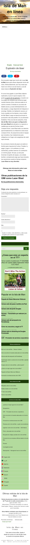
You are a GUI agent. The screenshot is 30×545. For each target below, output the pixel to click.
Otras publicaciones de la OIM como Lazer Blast (14, 177)
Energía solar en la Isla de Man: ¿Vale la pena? (12, 365)
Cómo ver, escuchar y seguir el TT (12, 326)
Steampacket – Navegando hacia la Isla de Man (14, 450)
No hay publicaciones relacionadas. (12, 182)
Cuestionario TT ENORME (20, 261)
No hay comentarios (15, 71)
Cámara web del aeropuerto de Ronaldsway (11, 321)
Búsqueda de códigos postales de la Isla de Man (14, 434)
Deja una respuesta (9, 188)
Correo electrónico (6, 219)
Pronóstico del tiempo (7, 519)
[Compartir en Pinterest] (16, 76)
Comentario (4, 196)
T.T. (14, 312)
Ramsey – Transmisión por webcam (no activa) (13, 314)
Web (2, 225)
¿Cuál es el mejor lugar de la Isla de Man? (11, 368)
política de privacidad (20, 541)
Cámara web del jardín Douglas (11, 309)
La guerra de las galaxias (12, 98)
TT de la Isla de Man (6, 391)
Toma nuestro (6, 261)
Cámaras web (18, 519)
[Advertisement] (15, 46)
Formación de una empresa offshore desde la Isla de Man (15, 439)
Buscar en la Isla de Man (15, 243)
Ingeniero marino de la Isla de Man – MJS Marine (15, 427)
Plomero (5, 443)
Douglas (9, 65)
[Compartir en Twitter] (10, 76)
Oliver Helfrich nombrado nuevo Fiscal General (14, 511)
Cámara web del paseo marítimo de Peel (14, 304)
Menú (5, 27)
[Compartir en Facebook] (4, 76)
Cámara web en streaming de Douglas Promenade (13, 332)
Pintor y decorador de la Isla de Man (11, 431)
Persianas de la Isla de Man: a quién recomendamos (15, 424)
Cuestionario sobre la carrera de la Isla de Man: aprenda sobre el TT (14, 360)
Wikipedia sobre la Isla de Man (8, 385)
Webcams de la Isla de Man (7, 297)
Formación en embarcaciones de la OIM (11, 375)
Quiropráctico (6, 408)
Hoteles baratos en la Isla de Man (9, 388)
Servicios (3, 336)
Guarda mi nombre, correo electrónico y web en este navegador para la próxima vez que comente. (14, 233)
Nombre (3, 214)
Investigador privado (8, 447)
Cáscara (15, 302)
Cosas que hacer (18, 65)
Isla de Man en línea (15, 8)
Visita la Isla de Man (6, 394)
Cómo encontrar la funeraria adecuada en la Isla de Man (14, 353)
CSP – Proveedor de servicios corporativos (15, 338)
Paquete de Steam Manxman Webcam (13, 299)
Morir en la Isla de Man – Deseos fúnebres (11, 349)
